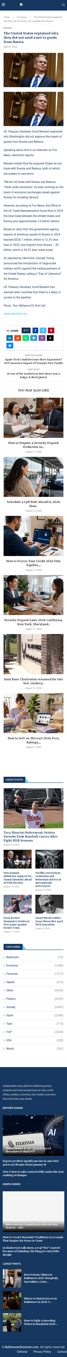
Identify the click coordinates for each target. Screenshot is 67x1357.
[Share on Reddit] (17, 338)
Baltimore (34, 957)
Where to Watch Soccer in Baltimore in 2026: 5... (40, 1300)
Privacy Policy (42, 1351)
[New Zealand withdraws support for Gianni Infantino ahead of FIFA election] (18, 859)
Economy (22, 17)
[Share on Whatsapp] (26, 338)
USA (34, 1040)
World (34, 1048)
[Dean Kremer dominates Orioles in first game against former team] (18, 904)
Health (34, 982)
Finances (34, 973)
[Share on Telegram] (33, 338)
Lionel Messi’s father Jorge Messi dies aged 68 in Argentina (49, 921)
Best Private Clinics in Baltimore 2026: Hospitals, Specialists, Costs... (41, 1278)
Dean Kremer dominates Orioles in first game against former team (16, 922)
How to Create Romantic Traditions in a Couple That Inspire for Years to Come (33, 1239)
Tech (34, 1023)
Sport (34, 1015)
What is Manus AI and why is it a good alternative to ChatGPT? (28, 1150)
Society (34, 1007)
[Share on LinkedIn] (9, 338)
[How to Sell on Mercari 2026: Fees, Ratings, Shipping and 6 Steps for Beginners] (33, 713)
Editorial (22, 1351)
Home (7, 17)
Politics (34, 999)
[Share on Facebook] (35, 330)
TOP (34, 1032)
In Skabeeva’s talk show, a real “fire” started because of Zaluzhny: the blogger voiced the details (31, 1251)
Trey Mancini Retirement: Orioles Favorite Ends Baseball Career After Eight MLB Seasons (31, 836)
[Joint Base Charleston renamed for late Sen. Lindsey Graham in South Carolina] (33, 654)
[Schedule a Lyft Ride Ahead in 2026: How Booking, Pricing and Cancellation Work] (33, 477)
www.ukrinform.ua (15, 313)
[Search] (63, 5)
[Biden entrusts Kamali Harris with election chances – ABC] (33, 1211)
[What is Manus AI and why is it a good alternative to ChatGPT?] (33, 1135)
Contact (62, 1351)
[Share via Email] (9, 345)
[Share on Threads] (50, 338)
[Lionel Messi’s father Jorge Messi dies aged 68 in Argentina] (49, 904)
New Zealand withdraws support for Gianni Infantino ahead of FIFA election (18, 877)
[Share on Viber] (42, 338)
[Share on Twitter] (43, 330)
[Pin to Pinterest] (51, 330)
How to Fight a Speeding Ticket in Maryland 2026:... (41, 1322)
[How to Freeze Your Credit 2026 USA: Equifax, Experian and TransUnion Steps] (33, 536)
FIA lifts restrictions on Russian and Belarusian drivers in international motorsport (48, 879)
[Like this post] (27, 330)
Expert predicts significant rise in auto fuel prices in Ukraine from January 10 (30, 1162)
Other (34, 990)
